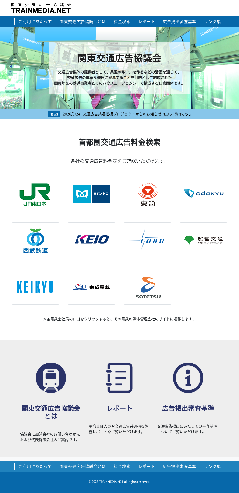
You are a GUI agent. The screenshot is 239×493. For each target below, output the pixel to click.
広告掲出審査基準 (179, 21)
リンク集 (212, 21)
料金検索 (122, 21)
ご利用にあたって (35, 21)
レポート (146, 21)
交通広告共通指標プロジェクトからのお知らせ (112, 114)
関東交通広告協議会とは (83, 21)
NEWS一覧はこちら (176, 114)
